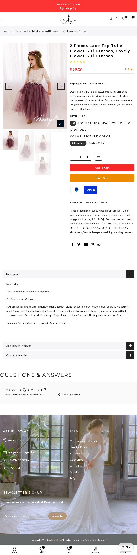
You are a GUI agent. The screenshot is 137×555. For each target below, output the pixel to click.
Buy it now (102, 177)
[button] (77, 62)
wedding (108, 232)
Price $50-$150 (100, 219)
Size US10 (89, 223)
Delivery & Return (96, 202)
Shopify (102, 539)
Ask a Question (70, 394)
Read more (86, 108)
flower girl (124, 214)
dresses (113, 214)
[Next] (61, 86)
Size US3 (123, 223)
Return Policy (77, 453)
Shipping (75, 83)
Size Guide (76, 202)
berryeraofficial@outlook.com (24, 452)
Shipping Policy (78, 447)
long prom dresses (80, 219)
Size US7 (102, 227)
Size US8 (112, 227)
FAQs (73, 478)
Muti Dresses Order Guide (85, 440)
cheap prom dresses (110, 210)
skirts (73, 232)
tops (79, 232)
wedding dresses (123, 232)
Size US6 (91, 227)
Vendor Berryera (92, 232)
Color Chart (76, 459)
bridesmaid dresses (87, 210)
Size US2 (112, 223)
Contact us (76, 465)
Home (6, 31)
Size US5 (80, 227)
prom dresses (117, 219)
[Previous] (8, 86)
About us (75, 472)
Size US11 (101, 223)
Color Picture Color (97, 214)
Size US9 (123, 227)
